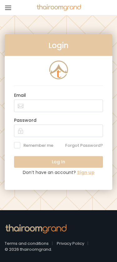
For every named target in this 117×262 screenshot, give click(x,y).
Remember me (38, 145)
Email (20, 95)
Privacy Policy (70, 243)
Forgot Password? (84, 145)
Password (25, 120)
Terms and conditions (27, 243)
